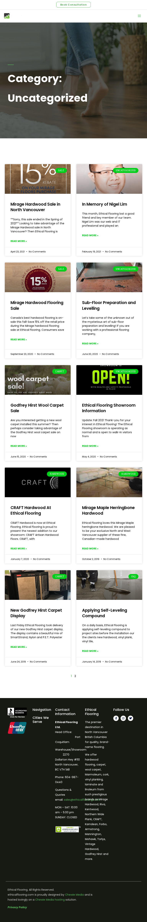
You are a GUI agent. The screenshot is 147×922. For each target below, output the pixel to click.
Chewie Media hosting (50, 900)
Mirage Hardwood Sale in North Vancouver (35, 206)
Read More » (19, 241)
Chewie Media (74, 895)
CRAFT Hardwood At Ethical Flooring (31, 510)
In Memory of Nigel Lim (104, 204)
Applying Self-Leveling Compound (104, 613)
